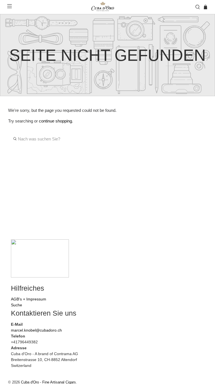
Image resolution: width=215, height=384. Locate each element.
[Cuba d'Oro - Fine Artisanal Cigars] (103, 7)
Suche (16, 305)
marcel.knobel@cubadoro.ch (36, 330)
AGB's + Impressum (28, 299)
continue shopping (55, 121)
